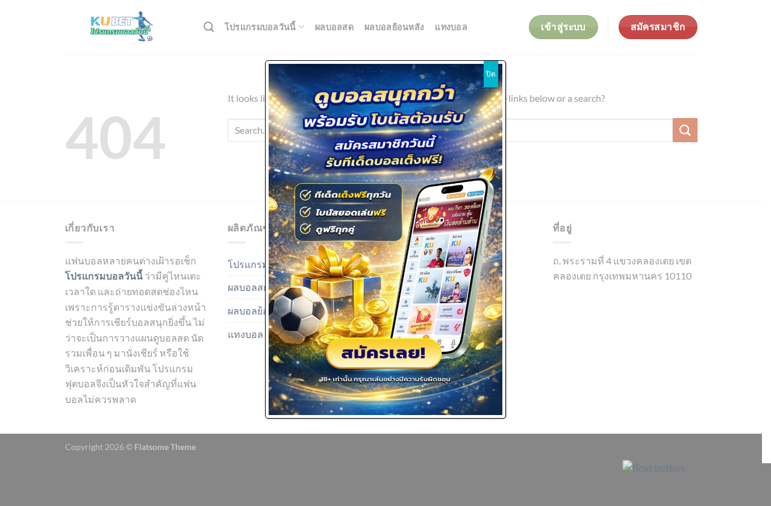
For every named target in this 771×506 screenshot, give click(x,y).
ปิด (491, 73)
